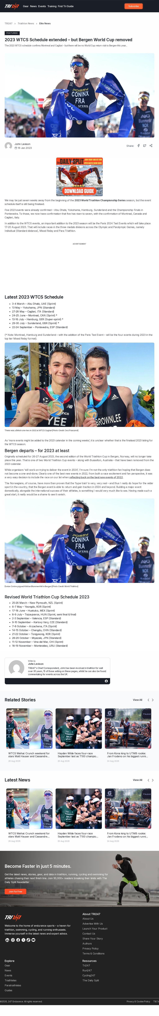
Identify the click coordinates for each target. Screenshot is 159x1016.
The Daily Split (90, 980)
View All (137, 699)
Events (42, 6)
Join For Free (147, 6)
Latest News (17, 780)
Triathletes (10, 980)
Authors (87, 943)
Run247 (87, 970)
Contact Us (88, 933)
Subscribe (133, 6)
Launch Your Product (94, 928)
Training (52, 6)
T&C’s (156, 1001)
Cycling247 (88, 975)
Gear (26, 6)
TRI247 (8, 23)
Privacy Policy (90, 948)
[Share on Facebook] (139, 146)
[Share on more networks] (151, 146)
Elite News (45, 23)
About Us (87, 918)
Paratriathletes (13, 985)
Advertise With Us (92, 923)
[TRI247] (12, 6)
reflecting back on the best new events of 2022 (96, 477)
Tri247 (86, 965)
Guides (8, 990)
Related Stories (20, 699)
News (33, 6)
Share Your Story (92, 938)
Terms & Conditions (93, 953)
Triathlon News (26, 23)
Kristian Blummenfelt (33, 586)
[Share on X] (145, 146)
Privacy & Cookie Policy (138, 1001)
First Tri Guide (65, 6)
